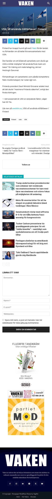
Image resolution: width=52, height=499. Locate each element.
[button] (4, 3)
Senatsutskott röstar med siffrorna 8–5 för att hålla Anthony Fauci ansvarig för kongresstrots (32, 215)
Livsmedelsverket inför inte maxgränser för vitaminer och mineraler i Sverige (39, 150)
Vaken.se (26, 164)
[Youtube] (42, 483)
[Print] (27, 41)
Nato (34, 48)
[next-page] (7, 264)
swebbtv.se (17, 108)
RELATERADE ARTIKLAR (13, 177)
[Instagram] (16, 483)
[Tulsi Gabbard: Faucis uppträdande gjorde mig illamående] (8, 255)
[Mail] (22, 483)
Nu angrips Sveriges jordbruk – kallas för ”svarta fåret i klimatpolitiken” (13, 150)
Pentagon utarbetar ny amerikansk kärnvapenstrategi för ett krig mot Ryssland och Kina (32, 243)
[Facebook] (4, 41)
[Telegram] (16, 41)
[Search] (48, 3)
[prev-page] (3, 264)
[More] (43, 41)
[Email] (21, 41)
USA (25, 119)
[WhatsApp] (38, 41)
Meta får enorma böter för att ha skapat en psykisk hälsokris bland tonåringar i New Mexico (31, 203)
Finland (13, 119)
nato (20, 119)
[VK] (32, 41)
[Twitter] (10, 41)
